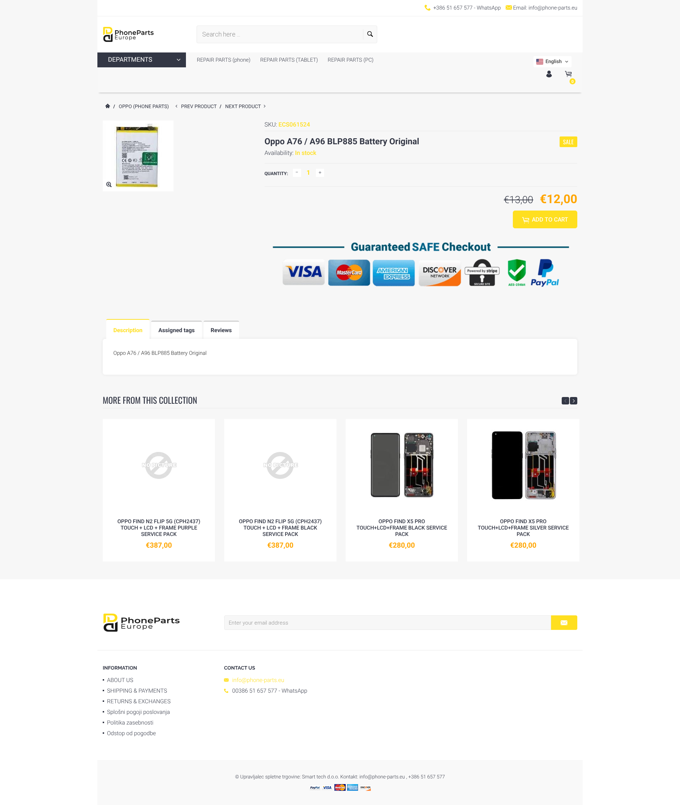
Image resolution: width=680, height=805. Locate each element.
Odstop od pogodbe (131, 733)
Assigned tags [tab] (176, 330)
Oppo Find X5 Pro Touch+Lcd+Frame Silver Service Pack (523, 527)
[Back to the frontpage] (107, 107)
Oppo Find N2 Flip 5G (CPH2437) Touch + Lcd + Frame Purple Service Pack (158, 527)
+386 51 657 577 (452, 8)
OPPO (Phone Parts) (144, 107)
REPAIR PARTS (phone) (223, 60)
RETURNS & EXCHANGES (139, 701)
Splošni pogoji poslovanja (138, 712)
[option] (158, 490)
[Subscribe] (564, 622)
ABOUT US (120, 680)
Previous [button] (565, 400)
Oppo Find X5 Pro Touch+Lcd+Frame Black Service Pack (402, 527)
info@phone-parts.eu (552, 8)
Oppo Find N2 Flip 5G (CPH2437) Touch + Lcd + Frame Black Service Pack (280, 527)
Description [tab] (127, 330)
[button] (552, 61)
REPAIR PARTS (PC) (350, 60)
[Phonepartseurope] (141, 622)
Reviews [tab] (221, 330)
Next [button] (573, 400)
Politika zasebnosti (130, 722)
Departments (130, 59)
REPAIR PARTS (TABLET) (288, 60)
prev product (200, 107)
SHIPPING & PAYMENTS (137, 690)
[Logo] (128, 34)
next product (244, 107)
